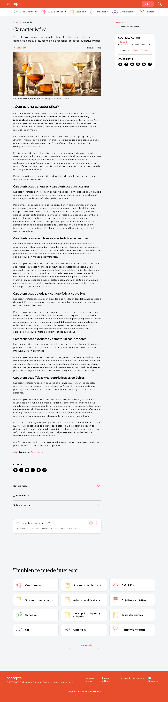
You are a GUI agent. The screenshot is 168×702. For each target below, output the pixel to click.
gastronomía (90, 166)
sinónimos (36, 442)
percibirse (79, 344)
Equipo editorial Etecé (139, 50)
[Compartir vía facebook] (21, 470)
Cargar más (86, 645)
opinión (23, 302)
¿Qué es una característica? (130, 27)
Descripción (37, 452)
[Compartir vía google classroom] (33, 470)
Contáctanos (139, 678)
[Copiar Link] (44, 470)
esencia (92, 247)
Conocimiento (26, 22)
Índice (148, 4)
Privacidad (125, 678)
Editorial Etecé (124, 42)
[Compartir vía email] (27, 470)
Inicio (15, 22)
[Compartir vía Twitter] (15, 470)
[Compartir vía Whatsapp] (39, 470)
